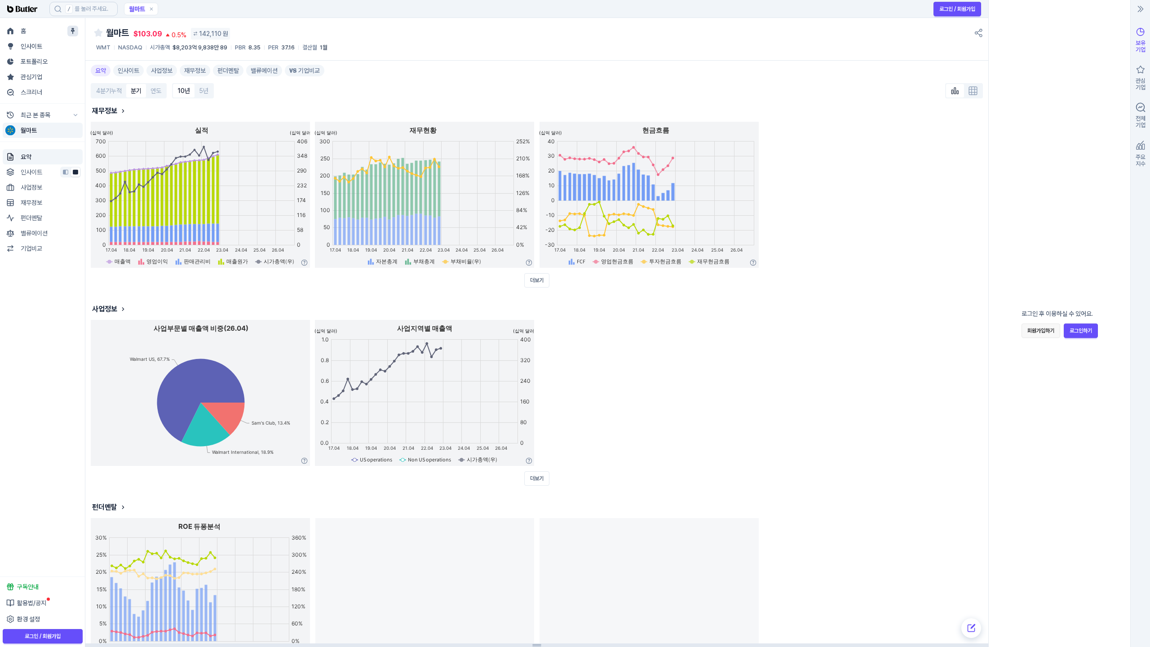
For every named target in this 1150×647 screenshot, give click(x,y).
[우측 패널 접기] (1140, 9)
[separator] (536, 645)
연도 (155, 90)
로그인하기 (1081, 331)
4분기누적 (109, 90)
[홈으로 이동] (24, 9)
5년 (203, 90)
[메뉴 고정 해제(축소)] (72, 31)
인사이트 (128, 70)
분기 (136, 90)
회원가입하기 (1040, 331)
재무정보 (195, 70)
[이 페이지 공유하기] (978, 32)
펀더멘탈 (228, 70)
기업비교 (309, 70)
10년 (183, 90)
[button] (151, 8)
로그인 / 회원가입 (957, 9)
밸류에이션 (264, 70)
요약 (100, 70)
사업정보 (161, 70)
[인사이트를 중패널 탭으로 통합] (75, 172)
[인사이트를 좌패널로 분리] (65, 172)
